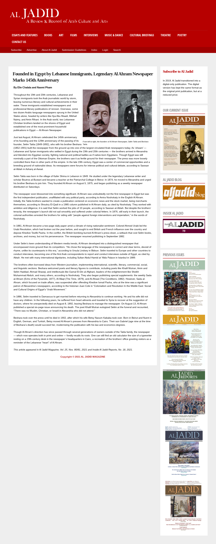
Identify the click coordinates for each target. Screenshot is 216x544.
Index (94, 50)
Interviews (91, 35)
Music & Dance (114, 35)
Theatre (166, 35)
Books (48, 35)
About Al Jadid (49, 50)
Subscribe (16, 50)
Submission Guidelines (74, 50)
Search (117, 50)
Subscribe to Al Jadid (178, 71)
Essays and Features (24, 35)
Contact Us (19, 42)
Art (61, 35)
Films (73, 35)
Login (105, 50)
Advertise (32, 50)
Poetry (182, 35)
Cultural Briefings (142, 35)
